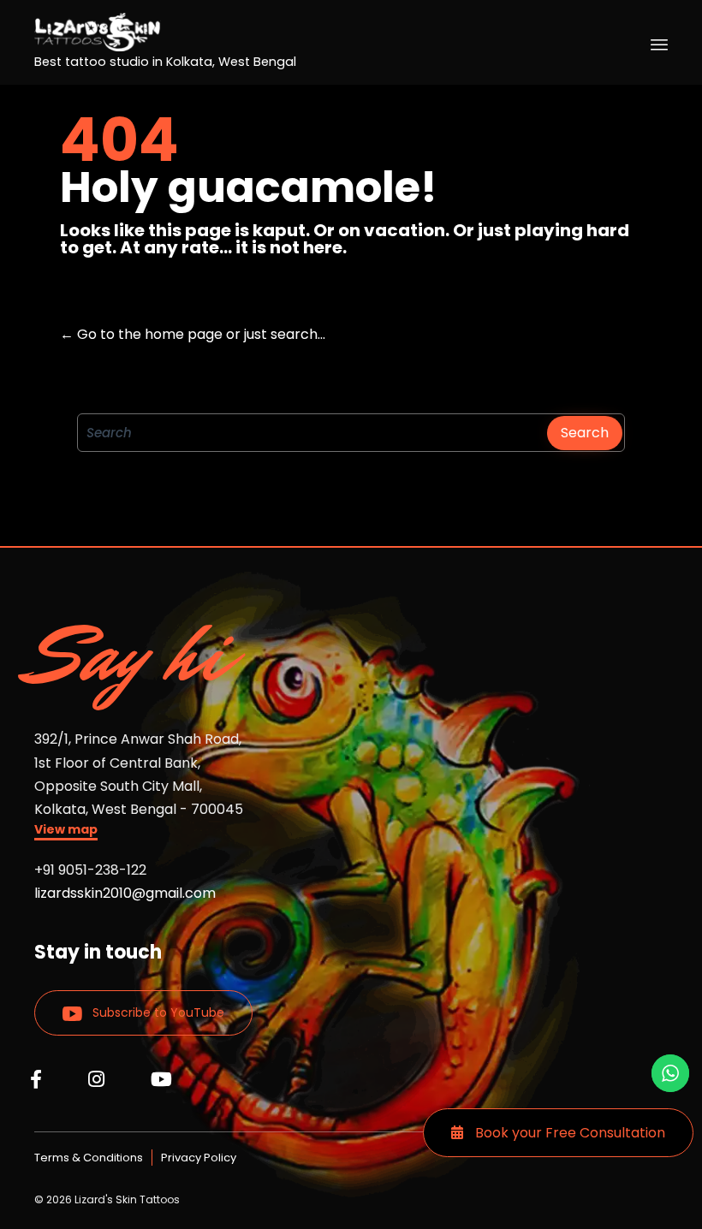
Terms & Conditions (88, 1157)
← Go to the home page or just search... (192, 334)
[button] (66, 831)
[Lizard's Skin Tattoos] (165, 32)
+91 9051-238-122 (90, 870)
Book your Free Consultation (568, 1133)
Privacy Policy (198, 1157)
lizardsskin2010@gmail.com (125, 893)
